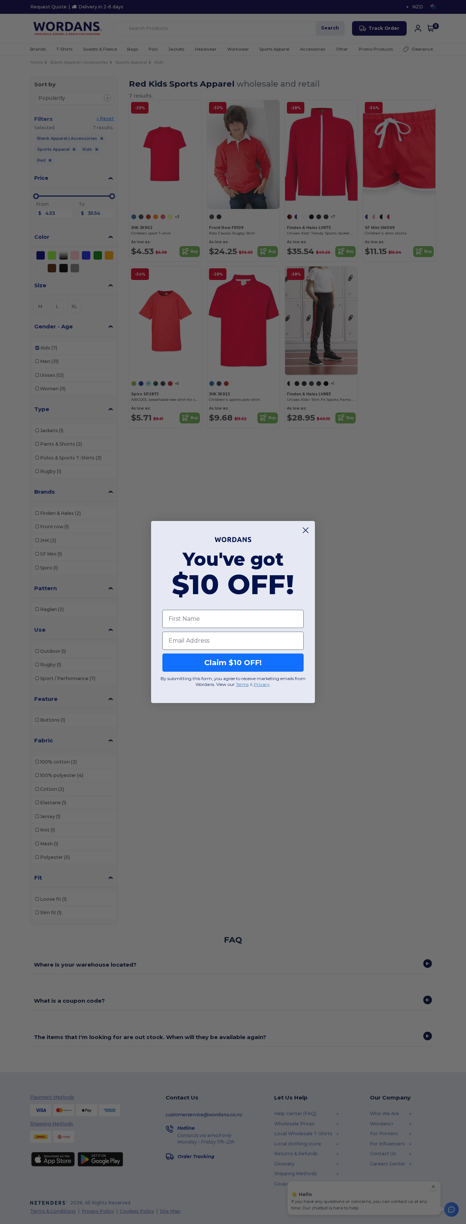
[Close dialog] (305, 530)
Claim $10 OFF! (233, 662)
